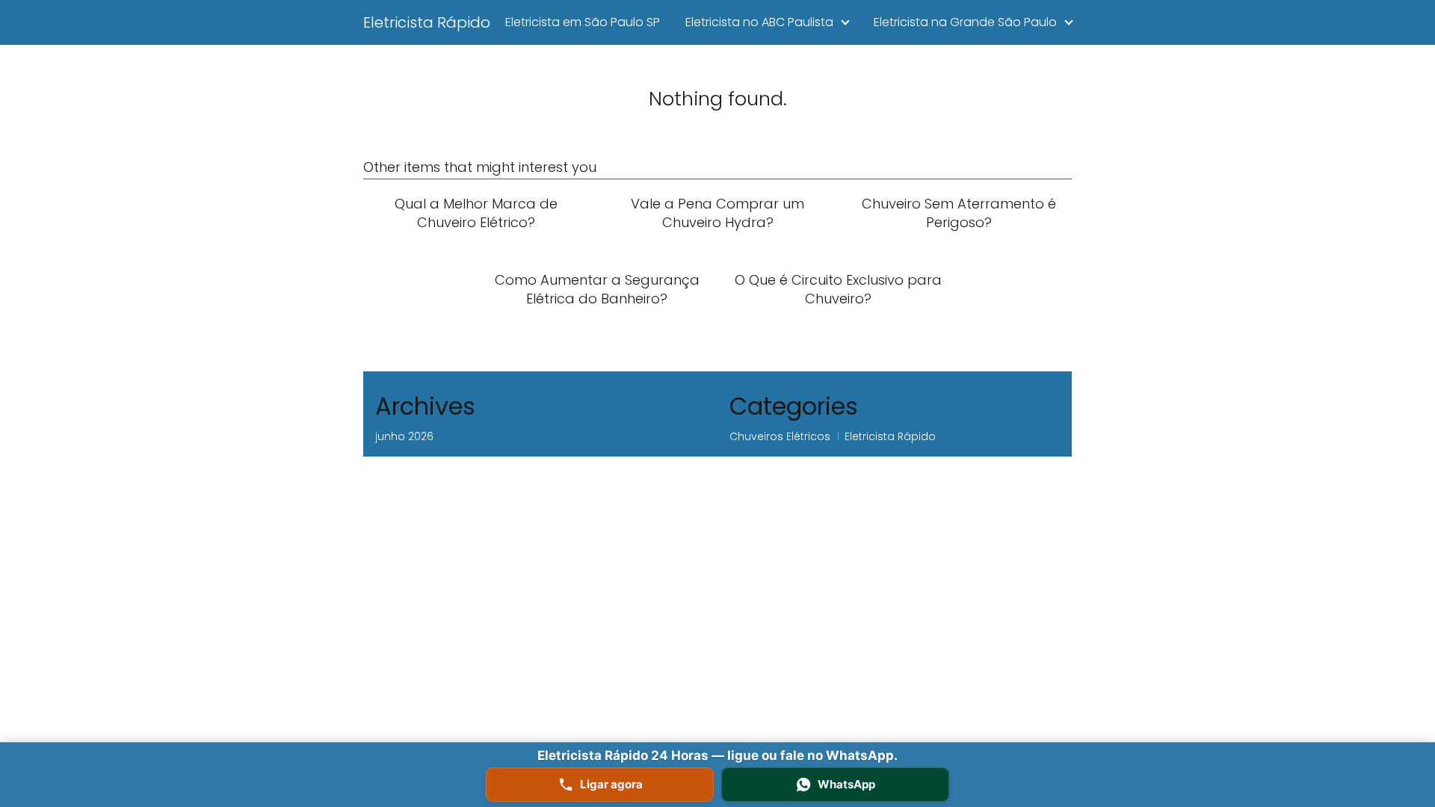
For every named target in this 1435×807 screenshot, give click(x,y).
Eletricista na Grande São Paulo (965, 22)
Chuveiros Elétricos (779, 436)
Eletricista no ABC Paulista (759, 22)
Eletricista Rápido (426, 22)
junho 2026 (404, 436)
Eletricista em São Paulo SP (582, 22)
